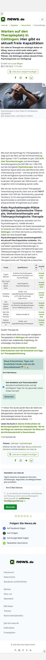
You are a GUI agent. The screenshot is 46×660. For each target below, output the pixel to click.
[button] (23, 72)
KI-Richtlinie (9, 628)
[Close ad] (2, 14)
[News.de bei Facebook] (23, 650)
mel (2, 437)
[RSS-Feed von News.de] (30, 650)
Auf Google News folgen (18, 538)
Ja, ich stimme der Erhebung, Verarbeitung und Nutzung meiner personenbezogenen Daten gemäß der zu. (23, 497)
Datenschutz (9, 577)
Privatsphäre (9, 632)
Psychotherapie (26, 443)
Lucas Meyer (17, 63)
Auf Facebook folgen (16, 528)
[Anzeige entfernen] (44, 651)
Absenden (9, 396)
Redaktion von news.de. (27, 449)
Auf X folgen (12, 533)
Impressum (9, 572)
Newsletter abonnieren (17, 543)
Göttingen (15, 443)
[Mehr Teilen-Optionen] (31, 78)
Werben (7, 589)
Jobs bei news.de (11, 623)
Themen (7, 611)
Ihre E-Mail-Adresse (10, 373)
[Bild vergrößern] (44, 85)
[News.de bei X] (27, 650)
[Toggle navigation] (42, 19)
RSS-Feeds (8, 606)
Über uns (8, 594)
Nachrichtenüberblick (13, 615)
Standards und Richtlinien (15, 581)
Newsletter (9, 598)
